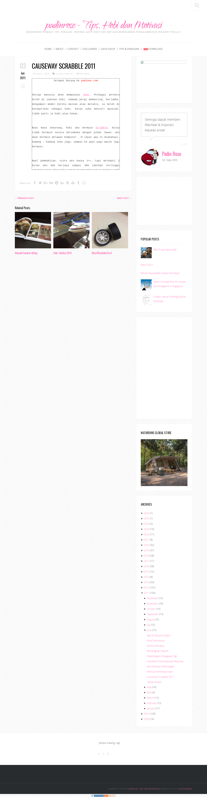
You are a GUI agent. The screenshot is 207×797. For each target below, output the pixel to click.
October (151, 609)
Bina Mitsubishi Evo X (102, 253)
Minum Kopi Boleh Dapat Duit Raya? (160, 273)
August (150, 619)
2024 (146, 523)
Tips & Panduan (129, 49)
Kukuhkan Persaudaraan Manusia (165, 661)
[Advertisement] (103, 7)
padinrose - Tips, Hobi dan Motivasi (103, 26)
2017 (146, 561)
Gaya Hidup (108, 49)
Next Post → (124, 198)
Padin (39, 73)
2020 (146, 545)
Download (155, 49)
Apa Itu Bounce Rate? (158, 635)
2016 (146, 566)
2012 (146, 587)
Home (48, 49)
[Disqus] (73, 304)
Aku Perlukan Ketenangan (160, 666)
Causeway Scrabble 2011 (63, 66)
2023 (146, 529)
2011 (146, 593)
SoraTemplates (185, 788)
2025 (146, 518)
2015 (146, 571)
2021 (146, 539)
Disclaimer (90, 49)
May (149, 687)
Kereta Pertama (155, 645)
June (149, 630)
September (153, 614)
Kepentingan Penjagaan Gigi (162, 656)
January (151, 708)
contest (59, 73)
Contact (73, 49)
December (152, 598)
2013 (146, 582)
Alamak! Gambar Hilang (26, 253)
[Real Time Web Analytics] (110, 795)
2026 (146, 513)
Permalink (84, 73)
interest (68, 73)
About (60, 49)
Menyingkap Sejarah (158, 651)
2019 (146, 550)
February (151, 703)
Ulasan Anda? (154, 682)
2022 (146, 534)
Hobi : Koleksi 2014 (62, 253)
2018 (146, 555)
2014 (146, 577)
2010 (146, 713)
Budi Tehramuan (156, 640)
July (148, 624)
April (149, 692)
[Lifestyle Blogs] (97, 795)
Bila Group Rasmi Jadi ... (165, 249)
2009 (146, 719)
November (152, 603)
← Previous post (24, 198)
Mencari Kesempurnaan (160, 671)
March (150, 697)
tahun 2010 (147, 264)
